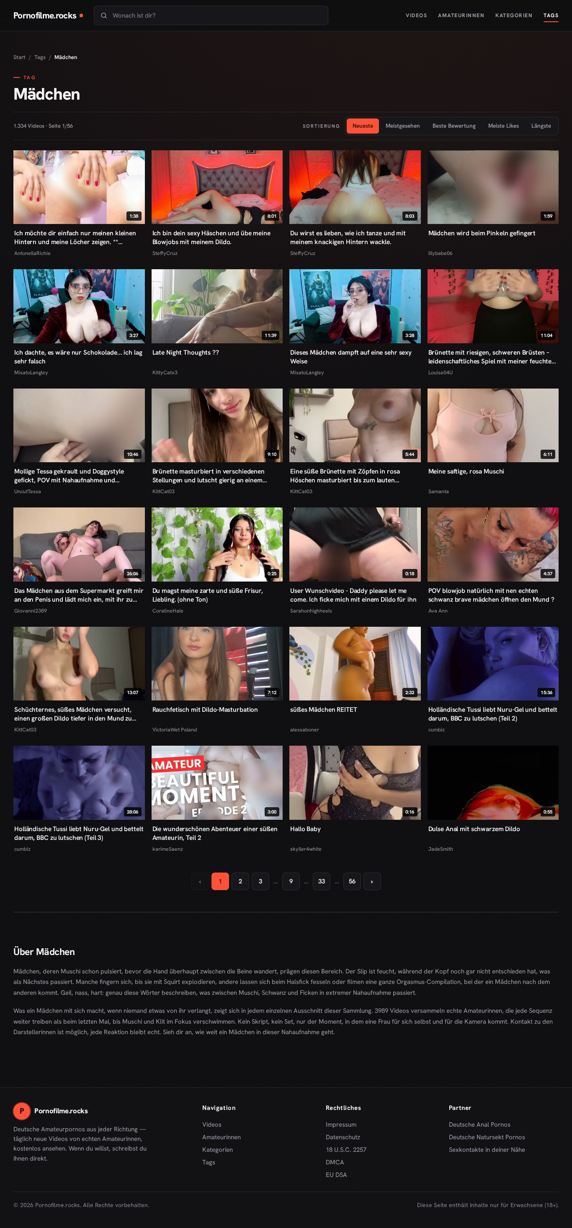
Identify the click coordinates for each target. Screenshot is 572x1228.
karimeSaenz (167, 848)
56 (352, 881)
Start (19, 57)
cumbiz (436, 729)
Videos (416, 15)
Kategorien (514, 15)
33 (321, 881)
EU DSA (336, 1175)
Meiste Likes (503, 125)
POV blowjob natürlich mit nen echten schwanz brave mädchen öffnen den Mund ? (491, 595)
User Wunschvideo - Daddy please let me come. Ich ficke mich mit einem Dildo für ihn (353, 595)
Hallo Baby (305, 828)
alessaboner (304, 729)
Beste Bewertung (454, 125)
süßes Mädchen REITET (323, 709)
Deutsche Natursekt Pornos (487, 1137)
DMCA (335, 1162)
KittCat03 (163, 491)
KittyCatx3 (165, 372)
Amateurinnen (461, 15)
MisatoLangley (31, 372)
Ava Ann (438, 610)
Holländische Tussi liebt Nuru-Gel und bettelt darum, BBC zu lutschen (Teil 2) (492, 714)
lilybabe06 (440, 253)
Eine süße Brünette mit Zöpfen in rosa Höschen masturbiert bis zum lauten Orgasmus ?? (344, 475)
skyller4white (306, 848)
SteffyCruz (165, 253)
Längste (541, 125)
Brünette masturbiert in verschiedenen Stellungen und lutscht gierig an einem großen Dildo (208, 475)
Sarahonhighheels (311, 610)
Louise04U (440, 372)
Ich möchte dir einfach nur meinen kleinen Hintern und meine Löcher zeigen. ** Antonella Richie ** (75, 237)
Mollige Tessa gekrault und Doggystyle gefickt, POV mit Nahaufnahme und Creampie (69, 475)
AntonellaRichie (32, 253)
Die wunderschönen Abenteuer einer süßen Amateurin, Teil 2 (215, 833)
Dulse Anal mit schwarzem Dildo (474, 828)
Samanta (438, 491)
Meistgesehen (403, 125)
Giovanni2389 (30, 610)
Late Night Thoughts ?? (185, 352)
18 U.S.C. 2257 (346, 1150)
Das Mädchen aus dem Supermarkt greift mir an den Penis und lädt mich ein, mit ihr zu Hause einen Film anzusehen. (79, 595)
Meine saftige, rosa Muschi (466, 471)
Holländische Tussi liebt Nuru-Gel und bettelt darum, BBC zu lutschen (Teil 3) (78, 833)
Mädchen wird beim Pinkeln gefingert (482, 233)
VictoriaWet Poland (174, 729)
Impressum (341, 1124)
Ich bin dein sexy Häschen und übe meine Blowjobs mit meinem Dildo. (211, 237)
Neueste (363, 125)
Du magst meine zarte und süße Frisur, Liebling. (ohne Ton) (207, 595)
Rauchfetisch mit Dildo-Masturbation (205, 709)
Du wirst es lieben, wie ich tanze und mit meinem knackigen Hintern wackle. (348, 237)
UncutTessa (27, 491)
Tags (551, 15)
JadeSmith (440, 848)
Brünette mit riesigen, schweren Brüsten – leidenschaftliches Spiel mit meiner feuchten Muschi (492, 357)
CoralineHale (167, 610)
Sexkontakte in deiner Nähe (487, 1150)
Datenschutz (343, 1137)
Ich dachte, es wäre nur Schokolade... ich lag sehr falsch (78, 357)
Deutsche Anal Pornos (482, 1125)
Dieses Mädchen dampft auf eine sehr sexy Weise (351, 357)
